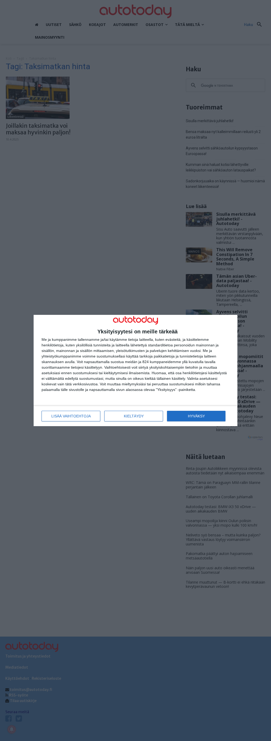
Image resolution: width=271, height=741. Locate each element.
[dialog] (135, 370)
